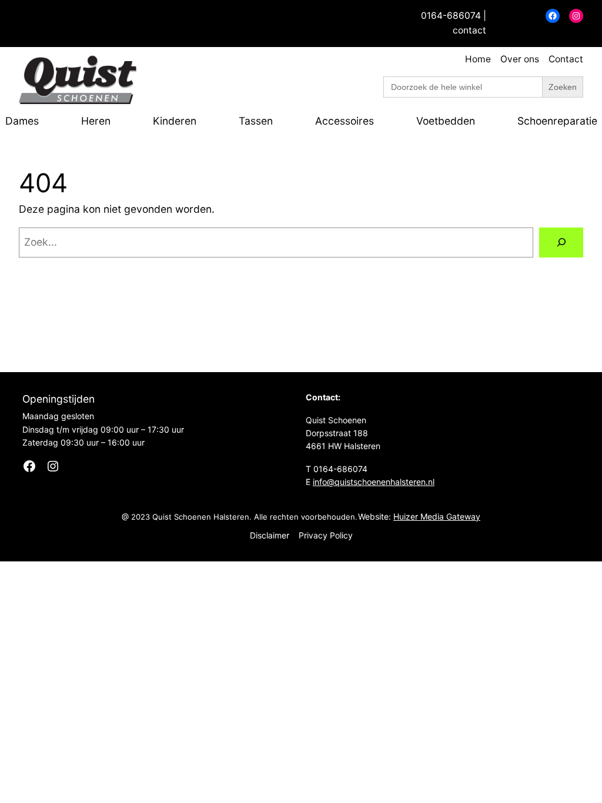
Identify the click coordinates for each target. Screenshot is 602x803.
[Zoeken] (561, 242)
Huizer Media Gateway (436, 516)
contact (469, 30)
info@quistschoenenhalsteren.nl (373, 482)
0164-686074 (451, 15)
